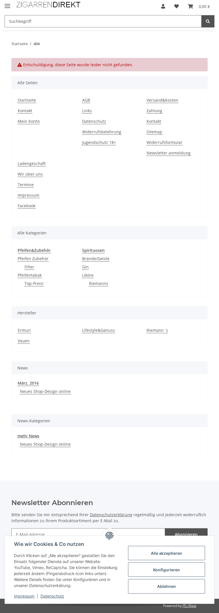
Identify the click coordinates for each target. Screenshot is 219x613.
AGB (86, 100)
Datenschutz (52, 596)
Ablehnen (166, 586)
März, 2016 (28, 383)
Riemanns (98, 283)
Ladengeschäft (32, 163)
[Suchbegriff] (207, 21)
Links (87, 110)
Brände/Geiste (96, 258)
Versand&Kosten (162, 100)
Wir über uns (30, 174)
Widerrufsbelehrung (101, 131)
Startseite (27, 100)
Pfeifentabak (30, 275)
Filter (29, 267)
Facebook (26, 205)
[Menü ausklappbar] (7, 3)
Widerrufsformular (164, 142)
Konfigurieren (166, 569)
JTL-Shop (189, 605)
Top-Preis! (34, 283)
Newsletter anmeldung (168, 153)
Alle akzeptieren (166, 553)
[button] (163, 6)
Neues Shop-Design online (45, 391)
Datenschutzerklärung (111, 514)
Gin (85, 267)
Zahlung (154, 110)
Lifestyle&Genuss (98, 330)
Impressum (24, 596)
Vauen (24, 340)
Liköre (88, 275)
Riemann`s (157, 330)
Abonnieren (186, 534)
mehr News (28, 436)
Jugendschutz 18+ (99, 142)
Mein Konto (29, 121)
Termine (26, 184)
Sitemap (154, 131)
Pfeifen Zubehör (33, 258)
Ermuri (24, 330)
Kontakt (25, 110)
